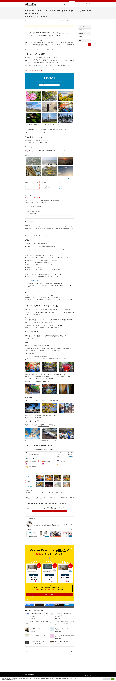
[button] (33, 70)
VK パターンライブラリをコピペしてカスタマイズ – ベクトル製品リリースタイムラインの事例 (67, 539)
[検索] (89, 44)
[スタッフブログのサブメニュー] (83, 4)
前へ (27, 651)
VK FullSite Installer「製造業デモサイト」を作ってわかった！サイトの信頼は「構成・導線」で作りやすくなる (39, 615)
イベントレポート (57, 536)
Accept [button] (112, 678)
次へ (72, 651)
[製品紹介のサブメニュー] (50, 4)
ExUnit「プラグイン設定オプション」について (38, 635)
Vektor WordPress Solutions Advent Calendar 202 (37, 32)
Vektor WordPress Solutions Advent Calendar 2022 (36, 507)
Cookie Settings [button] (106, 678)
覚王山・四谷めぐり (59, 335)
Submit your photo (56, 155)
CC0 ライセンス (35, 249)
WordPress (45, 16)
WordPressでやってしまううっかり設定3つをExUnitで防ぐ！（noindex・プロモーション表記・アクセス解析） (64, 615)
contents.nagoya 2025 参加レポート (55, 539)
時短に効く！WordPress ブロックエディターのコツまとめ (31, 539)
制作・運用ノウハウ (34, 536)
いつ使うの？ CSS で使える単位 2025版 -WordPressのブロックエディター (43, 539)
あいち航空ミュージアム (43, 425)
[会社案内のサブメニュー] (64, 4)
